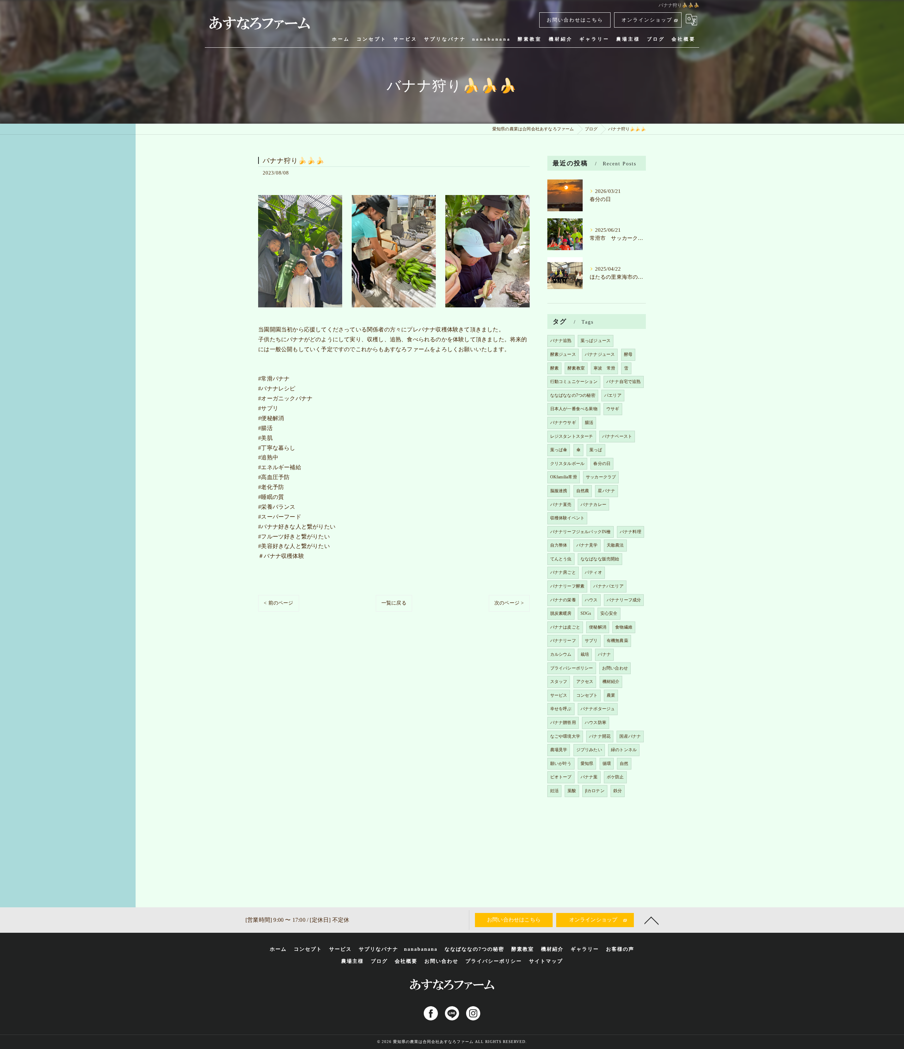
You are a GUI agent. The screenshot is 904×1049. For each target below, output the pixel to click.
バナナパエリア (608, 586)
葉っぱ (595, 449)
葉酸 (571, 790)
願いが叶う (561, 763)
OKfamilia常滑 (563, 477)
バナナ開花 (600, 736)
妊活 (554, 790)
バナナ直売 (561, 504)
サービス (558, 695)
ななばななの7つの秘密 (572, 395)
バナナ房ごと (563, 572)
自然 (624, 763)
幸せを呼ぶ (561, 708)
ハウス (591, 599)
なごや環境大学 (565, 736)
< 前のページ (278, 603)
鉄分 (617, 790)
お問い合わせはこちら (575, 20)
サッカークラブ (601, 477)
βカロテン (595, 790)
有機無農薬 (617, 640)
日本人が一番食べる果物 (573, 408)
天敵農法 (615, 545)
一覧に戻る (393, 603)
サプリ (591, 640)
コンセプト (587, 695)
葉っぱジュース (596, 340)
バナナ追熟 (561, 340)
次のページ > (509, 603)
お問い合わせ (615, 668)
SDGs (586, 613)
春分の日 (602, 463)
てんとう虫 (561, 558)
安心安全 (609, 613)
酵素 (554, 368)
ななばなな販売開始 (600, 558)
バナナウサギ (563, 422)
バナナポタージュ (598, 708)
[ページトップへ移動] (651, 920)
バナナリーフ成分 (624, 599)
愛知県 (587, 763)
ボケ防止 (615, 776)
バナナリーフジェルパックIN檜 (580, 531)
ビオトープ (561, 776)
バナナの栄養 (563, 599)
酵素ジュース (563, 354)
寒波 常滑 (604, 368)
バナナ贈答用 (563, 722)
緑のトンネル (624, 749)
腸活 (589, 422)
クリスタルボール (567, 463)
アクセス (585, 681)
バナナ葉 (589, 776)
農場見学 (558, 749)
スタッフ (558, 681)
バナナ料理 (630, 531)
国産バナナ (630, 736)
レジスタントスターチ (571, 436)
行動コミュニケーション (573, 381)
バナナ (604, 654)
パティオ (593, 572)
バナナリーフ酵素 (567, 586)
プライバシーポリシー (571, 668)
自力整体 (558, 545)
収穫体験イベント (567, 517)
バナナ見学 (587, 545)
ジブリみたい (589, 749)
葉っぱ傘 (558, 449)
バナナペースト (617, 436)
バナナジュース (600, 354)
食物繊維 (623, 627)
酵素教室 (576, 368)
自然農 (582, 490)
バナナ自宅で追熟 (623, 381)
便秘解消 (597, 627)
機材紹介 (611, 681)
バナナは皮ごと (565, 627)
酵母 (628, 354)
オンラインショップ (647, 20)
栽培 (585, 654)
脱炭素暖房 (561, 613)
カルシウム (561, 654)
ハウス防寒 (595, 722)
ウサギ (612, 408)
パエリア (613, 395)
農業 (611, 695)
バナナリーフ (563, 640)
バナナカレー (593, 504)
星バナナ (606, 490)
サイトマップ (546, 961)
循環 (606, 763)
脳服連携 (558, 490)
